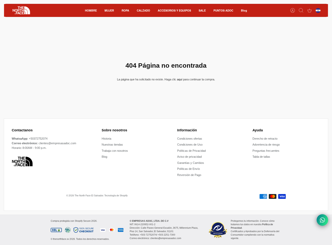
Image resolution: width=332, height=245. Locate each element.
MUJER (109, 10)
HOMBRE (91, 10)
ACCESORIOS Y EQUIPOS (174, 10)
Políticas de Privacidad (191, 150)
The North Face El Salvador (89, 195)
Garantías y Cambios (190, 162)
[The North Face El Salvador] (21, 10)
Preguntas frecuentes (265, 150)
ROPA (125, 10)
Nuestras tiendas (112, 144)
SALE (202, 10)
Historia (106, 138)
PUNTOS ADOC (223, 10)
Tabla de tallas (261, 156)
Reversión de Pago (189, 175)
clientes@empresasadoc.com (57, 143)
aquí (179, 79)
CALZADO (143, 10)
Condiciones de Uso (190, 144)
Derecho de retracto (264, 138)
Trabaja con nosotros (115, 150)
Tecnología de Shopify (116, 195)
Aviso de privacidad (189, 156)
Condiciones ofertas (189, 138)
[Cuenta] (292, 10)
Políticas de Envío (188, 168)
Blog (244, 10)
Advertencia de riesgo (266, 144)
